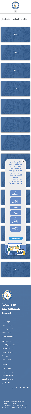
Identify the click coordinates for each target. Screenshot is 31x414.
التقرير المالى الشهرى (8, 345)
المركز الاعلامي (6, 383)
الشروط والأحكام (7, 329)
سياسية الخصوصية (8, 325)
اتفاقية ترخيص (6, 332)
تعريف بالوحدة (6, 368)
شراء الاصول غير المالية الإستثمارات (14, 220)
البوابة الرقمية (6, 359)
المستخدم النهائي (8, 336)
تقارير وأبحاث (6, 356)
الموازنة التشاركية (7, 375)
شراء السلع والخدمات (15, 193)
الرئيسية (4, 365)
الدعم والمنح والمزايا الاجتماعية (15, 200)
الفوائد (16, 207)
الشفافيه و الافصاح (8, 341)
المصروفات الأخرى (14, 212)
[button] (15, 11)
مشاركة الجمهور (7, 372)
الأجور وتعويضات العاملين (14, 229)
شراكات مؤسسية (7, 379)
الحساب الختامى (7, 348)
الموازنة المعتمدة (7, 352)
